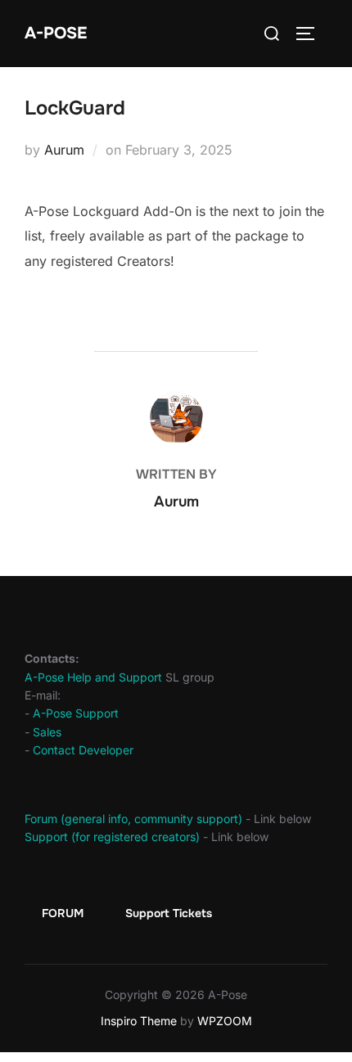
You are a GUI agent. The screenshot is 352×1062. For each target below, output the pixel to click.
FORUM (62, 913)
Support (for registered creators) (112, 837)
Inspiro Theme (139, 1021)
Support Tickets (168, 913)
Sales (47, 732)
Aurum (64, 150)
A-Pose (56, 33)
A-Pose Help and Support (93, 677)
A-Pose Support (76, 713)
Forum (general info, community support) (133, 819)
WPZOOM (224, 1021)
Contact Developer (83, 750)
